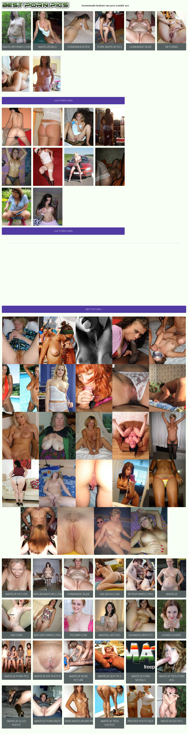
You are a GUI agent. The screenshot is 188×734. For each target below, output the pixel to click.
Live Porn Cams (63, 100)
